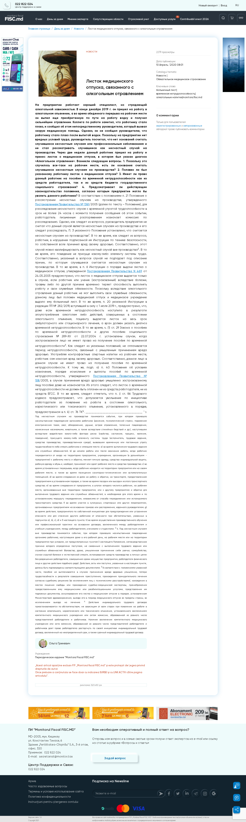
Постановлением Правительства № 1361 (62, 204)
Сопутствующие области (108, 19)
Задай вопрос (115, 758)
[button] (234, 785)
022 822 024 (24, 4)
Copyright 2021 (33, 820)
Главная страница (39, 29)
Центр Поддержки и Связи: (50, 765)
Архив (32, 781)
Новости (79, 29)
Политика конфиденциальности (49, 796)
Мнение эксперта (78, 19)
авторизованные (192, 125)
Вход (224, 5)
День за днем (55, 19)
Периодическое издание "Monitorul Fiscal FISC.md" (65, 657)
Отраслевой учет (138, 19)
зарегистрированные (168, 125)
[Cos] (232, 18)
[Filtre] (241, 18)
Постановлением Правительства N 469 (114, 271)
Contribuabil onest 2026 (194, 19)
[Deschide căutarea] (223, 18)
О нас (38, 19)
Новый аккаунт (208, 5)
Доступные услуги (166, 18)
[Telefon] (6, 5)
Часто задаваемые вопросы (47, 786)
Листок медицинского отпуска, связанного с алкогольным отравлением (130, 29)
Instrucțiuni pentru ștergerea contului (53, 801)
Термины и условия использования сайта (56, 791)
